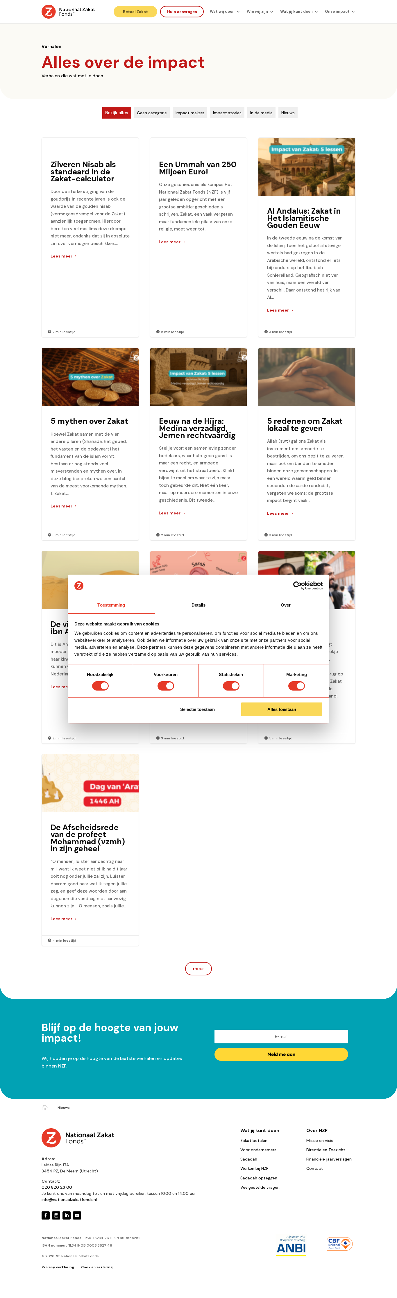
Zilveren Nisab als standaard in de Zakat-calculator (90, 237)
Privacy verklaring (58, 1267)
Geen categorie (152, 112)
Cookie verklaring (97, 1267)
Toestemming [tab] (111, 604)
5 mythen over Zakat (90, 444)
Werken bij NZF (254, 1168)
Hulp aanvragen (182, 11)
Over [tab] (286, 604)
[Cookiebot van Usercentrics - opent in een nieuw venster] (297, 585)
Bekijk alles (116, 113)
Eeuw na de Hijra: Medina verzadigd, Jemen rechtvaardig (198, 444)
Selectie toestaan (197, 709)
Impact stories (227, 112)
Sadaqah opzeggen (258, 1178)
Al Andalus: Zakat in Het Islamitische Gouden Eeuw (306, 237)
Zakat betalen (253, 1140)
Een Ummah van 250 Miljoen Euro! (198, 237)
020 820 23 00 (57, 1187)
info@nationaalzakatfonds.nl (69, 1199)
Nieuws (288, 112)
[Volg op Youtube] (77, 1215)
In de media (261, 112)
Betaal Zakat (135, 11)
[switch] (166, 686)
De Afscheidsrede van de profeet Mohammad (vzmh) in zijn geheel (90, 850)
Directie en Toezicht (325, 1149)
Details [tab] (199, 604)
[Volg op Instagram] (56, 1215)
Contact (314, 1168)
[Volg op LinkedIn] (66, 1215)
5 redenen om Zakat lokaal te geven (306, 444)
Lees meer (61, 256)
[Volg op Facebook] (46, 1215)
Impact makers (190, 112)
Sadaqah (248, 1159)
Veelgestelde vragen (260, 1187)
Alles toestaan (281, 709)
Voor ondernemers (258, 1149)
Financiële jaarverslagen (329, 1159)
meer (198, 969)
